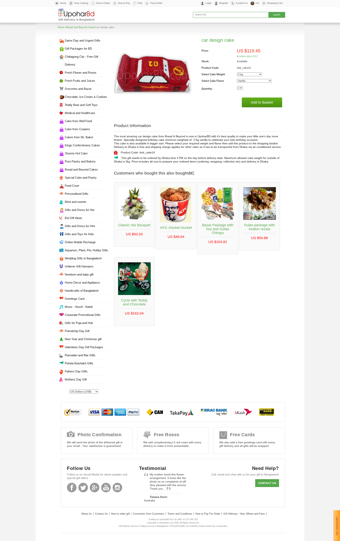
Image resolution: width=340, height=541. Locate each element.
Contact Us (242, 3)
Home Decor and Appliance (82, 282)
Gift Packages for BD (78, 48)
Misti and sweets (75, 201)
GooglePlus (94, 487)
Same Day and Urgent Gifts (82, 40)
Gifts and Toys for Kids (79, 234)
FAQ (140, 3)
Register (223, 3)
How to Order (103, 3)
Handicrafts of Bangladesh (82, 290)
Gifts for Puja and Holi (79, 323)
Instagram (117, 487)
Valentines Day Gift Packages (84, 347)
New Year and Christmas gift (83, 339)
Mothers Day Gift (76, 379)
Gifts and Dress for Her (80, 210)
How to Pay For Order (207, 513)
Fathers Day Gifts (76, 371)
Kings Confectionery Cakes (82, 145)
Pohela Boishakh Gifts (79, 363)
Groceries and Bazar (78, 88)
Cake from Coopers (77, 129)
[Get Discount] (337, 525)
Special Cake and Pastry (81, 177)
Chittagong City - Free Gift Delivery (81, 60)
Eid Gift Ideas (73, 218)
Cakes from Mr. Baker (79, 137)
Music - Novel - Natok (79, 306)
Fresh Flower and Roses (80, 72)
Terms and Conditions (179, 513)
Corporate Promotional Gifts (83, 314)
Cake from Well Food (78, 121)
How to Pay (124, 3)
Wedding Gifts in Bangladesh (83, 258)
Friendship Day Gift (77, 331)
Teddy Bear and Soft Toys (81, 105)
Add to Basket (262, 102)
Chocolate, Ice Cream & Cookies (86, 96)
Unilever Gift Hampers (79, 266)
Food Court (72, 185)
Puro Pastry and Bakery (80, 161)
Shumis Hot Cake (76, 153)
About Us (86, 513)
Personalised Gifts (76, 193)
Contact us (267, 483)
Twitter (83, 487)
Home (63, 3)
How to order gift (120, 513)
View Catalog (81, 3)
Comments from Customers (148, 513)
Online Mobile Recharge (80, 242)
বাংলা (257, 3)
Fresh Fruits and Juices (80, 80)
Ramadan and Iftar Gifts (80, 355)
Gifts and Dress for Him (80, 226)
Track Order (156, 3)
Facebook (72, 487)
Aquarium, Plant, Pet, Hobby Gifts (86, 250)
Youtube (106, 487)
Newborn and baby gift (79, 274)
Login (208, 3)
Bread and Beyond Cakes (80, 27)
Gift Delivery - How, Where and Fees (244, 513)
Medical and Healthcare (80, 113)
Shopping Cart (274, 3)
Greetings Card (74, 298)
